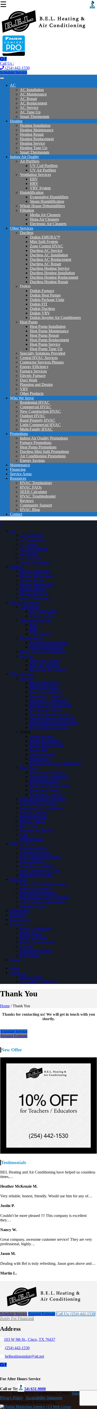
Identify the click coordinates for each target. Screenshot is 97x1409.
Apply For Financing (16, 1318)
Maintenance (20, 465)
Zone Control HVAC (46, 246)
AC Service (29, 107)
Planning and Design (36, 384)
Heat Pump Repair (44, 335)
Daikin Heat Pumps (45, 295)
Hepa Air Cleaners (44, 219)
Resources (18, 478)
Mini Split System (44, 241)
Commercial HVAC (35, 407)
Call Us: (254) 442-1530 (75, 1314)
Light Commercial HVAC (40, 425)
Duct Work (28, 380)
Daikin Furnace (42, 291)
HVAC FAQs (31, 487)
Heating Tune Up (33, 148)
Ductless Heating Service (49, 268)
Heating (16, 121)
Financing (18, 469)
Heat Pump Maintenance (49, 331)
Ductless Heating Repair (49, 282)
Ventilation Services (35, 174)
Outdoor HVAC (32, 416)
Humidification (32, 192)
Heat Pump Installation (48, 326)
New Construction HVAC (40, 411)
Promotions (19, 434)
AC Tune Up (30, 112)
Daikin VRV (40, 313)
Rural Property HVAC (37, 420)
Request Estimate (13, 1036)
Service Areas (21, 474)
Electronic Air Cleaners (48, 224)
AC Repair (28, 99)
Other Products (32, 393)
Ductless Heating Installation (52, 273)
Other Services (21, 228)
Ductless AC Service (46, 250)
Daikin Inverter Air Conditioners (55, 317)
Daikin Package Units (47, 300)
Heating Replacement (37, 139)
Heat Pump (29, 322)
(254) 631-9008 (33, 1389)
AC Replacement (33, 103)
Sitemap (78, 1393)
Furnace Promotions (35, 442)
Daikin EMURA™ (45, 237)
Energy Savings (32, 460)
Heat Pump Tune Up (46, 349)
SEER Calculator (33, 492)
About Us (17, 973)
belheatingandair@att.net (24, 1356)
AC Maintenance (33, 94)
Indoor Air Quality (24, 157)
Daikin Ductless (42, 308)
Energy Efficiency (34, 367)
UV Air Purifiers (43, 170)
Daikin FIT (39, 304)
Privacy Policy (31, 977)
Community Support (36, 505)
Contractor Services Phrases (42, 362)
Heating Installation (35, 125)
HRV (34, 183)
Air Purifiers (29, 161)
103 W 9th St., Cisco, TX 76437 (29, 1339)
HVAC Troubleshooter (38, 496)
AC (13, 85)
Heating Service (32, 143)
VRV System (40, 188)
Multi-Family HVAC (36, 429)
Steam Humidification (47, 201)
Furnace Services (33, 371)
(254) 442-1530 (15, 65)
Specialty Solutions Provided (42, 353)
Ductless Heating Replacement (54, 277)
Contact (16, 514)
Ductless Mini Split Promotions (44, 451)
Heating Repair (32, 134)
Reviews (27, 501)
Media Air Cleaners (45, 215)
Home (15, 968)
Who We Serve (22, 398)
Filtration (27, 210)
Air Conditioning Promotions (43, 456)
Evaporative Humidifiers (49, 197)
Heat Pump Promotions (38, 447)
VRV (24, 389)
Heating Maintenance (36, 130)
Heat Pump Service (45, 344)
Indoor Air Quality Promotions (44, 438)
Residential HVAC (34, 402)
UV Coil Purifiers (44, 166)
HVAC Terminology (36, 483)
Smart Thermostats (34, 116)
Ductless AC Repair (45, 264)
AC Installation (32, 90)
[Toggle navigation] (2, 78)
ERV (34, 179)
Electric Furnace (33, 375)
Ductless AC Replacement (50, 259)
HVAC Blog (30, 509)
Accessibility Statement (38, 981)
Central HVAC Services (39, 358)
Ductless (26, 233)
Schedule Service (13, 72)
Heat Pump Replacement (49, 340)
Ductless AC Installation (49, 255)
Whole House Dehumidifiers (42, 206)
